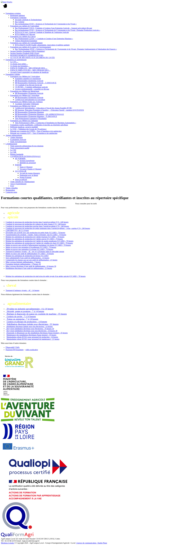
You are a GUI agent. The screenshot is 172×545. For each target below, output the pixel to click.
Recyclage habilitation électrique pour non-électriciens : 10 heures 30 (31, 331)
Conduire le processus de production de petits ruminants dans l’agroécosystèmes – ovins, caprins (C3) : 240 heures (48, 228)
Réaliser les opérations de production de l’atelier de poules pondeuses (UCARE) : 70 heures (39, 241)
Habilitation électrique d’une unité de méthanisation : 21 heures (29, 268)
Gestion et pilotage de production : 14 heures (26, 321)
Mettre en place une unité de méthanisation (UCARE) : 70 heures (30, 254)
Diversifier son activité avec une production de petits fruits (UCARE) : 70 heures (35, 233)
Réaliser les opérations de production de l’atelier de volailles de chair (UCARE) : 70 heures (39, 243)
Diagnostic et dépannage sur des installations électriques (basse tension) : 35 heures (37, 333)
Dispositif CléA (13, 347)
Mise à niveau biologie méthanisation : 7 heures (23, 262)
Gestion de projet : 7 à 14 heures (21, 316)
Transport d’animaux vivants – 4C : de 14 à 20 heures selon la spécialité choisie (35, 252)
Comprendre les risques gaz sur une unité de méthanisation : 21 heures (31, 260)
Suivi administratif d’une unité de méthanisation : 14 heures (27, 258)
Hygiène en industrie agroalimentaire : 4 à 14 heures (29, 309)
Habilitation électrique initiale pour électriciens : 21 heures (33, 324)
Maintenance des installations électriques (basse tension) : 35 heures (31, 335)
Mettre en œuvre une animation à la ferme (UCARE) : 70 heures (29, 249)
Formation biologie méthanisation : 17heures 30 (23, 264)
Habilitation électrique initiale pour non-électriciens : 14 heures (29, 327)
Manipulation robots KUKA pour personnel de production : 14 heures (32, 337)
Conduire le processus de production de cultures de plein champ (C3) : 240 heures (36, 224)
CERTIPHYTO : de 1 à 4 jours (17, 230)
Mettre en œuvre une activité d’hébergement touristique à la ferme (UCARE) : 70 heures (38, 245)
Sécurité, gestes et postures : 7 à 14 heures (25, 311)
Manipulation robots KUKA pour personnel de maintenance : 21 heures (33, 339)
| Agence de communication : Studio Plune (91, 543)
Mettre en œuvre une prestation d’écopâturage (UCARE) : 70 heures (31, 247)
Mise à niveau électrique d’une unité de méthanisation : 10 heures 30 (31, 266)
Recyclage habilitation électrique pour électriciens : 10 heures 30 (30, 329)
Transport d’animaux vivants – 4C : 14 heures (22, 290)
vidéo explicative (31, 350)
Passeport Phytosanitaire (15, 350)
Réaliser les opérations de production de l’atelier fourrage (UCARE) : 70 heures (35, 237)
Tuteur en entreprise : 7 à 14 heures (22, 319)
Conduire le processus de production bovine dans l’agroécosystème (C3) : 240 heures (37, 222)
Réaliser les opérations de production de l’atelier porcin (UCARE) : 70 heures (34, 239)
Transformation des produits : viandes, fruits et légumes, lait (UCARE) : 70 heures (36, 235)
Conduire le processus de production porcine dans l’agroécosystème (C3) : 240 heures (37, 226)
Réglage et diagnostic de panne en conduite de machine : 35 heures (36, 314)
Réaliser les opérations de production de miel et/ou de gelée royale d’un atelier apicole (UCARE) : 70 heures (46, 276)
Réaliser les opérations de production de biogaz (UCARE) (27, 256)
